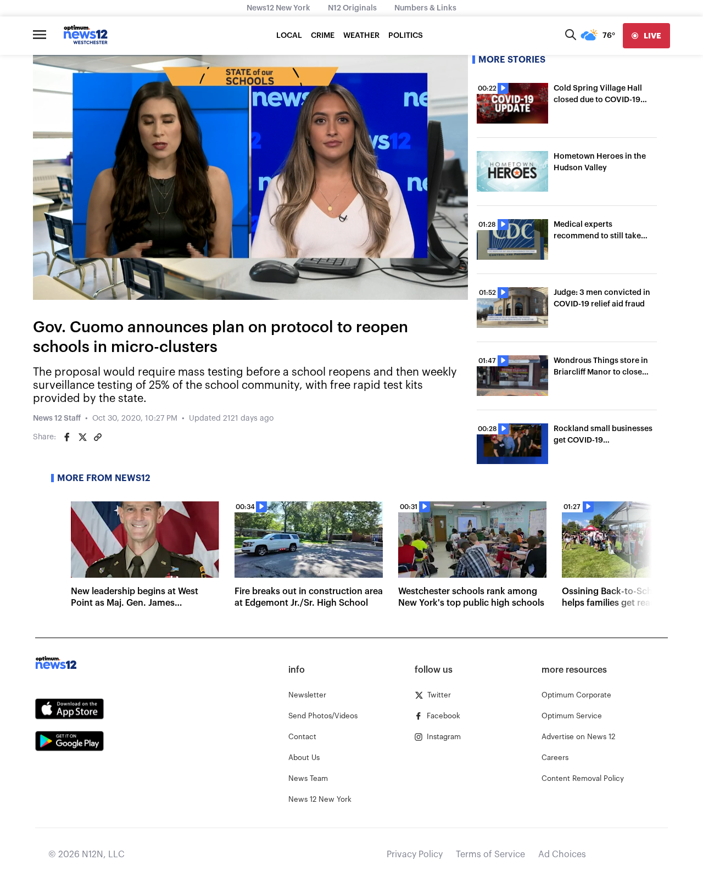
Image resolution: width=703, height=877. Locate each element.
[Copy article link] (97, 437)
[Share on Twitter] (82, 437)
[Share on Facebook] (67, 437)
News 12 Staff (57, 418)
